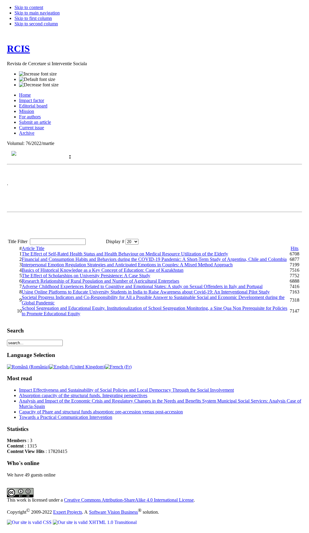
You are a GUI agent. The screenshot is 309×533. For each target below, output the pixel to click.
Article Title (33, 248)
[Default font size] (37, 79)
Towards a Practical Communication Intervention (65, 417)
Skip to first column (33, 18)
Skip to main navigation (37, 12)
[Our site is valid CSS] (30, 522)
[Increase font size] (38, 74)
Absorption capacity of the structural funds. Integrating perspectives (83, 395)
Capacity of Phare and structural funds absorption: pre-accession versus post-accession (101, 411)
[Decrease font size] (39, 85)
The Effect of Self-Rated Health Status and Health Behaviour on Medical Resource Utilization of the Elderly (125, 253)
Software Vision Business (113, 512)
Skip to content (28, 7)
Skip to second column (36, 23)
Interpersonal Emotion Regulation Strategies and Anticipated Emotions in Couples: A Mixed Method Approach (127, 264)
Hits (294, 248)
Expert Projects (67, 512)
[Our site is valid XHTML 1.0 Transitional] (95, 522)
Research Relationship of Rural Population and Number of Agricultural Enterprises (100, 281)
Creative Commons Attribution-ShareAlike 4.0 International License (129, 499)
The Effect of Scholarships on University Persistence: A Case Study (86, 275)
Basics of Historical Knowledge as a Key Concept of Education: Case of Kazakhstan (102, 270)
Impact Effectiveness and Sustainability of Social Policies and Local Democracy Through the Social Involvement (126, 390)
